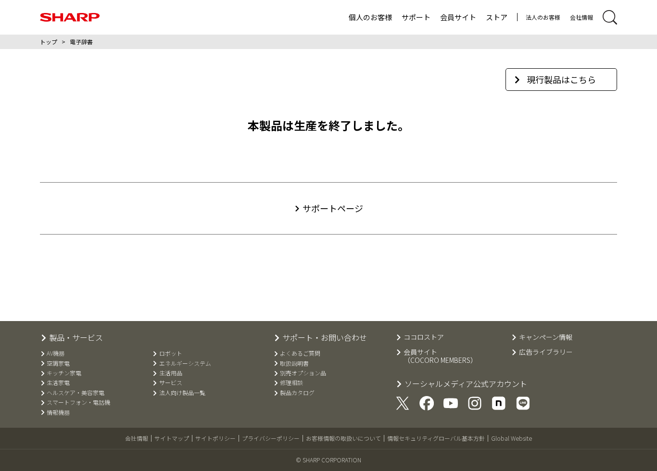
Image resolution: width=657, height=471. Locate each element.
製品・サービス (76, 337)
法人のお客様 (543, 17)
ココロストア (424, 337)
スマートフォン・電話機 (78, 402)
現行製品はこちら (561, 79)
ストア (496, 17)
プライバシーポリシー (271, 438)
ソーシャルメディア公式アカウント (465, 383)
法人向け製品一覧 (182, 392)
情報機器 (58, 412)
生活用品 (170, 373)
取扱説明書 (294, 363)
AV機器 (55, 353)
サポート (416, 17)
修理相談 (291, 382)
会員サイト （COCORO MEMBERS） (440, 356)
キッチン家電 (64, 373)
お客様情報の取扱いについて (343, 438)
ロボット (170, 353)
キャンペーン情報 (545, 337)
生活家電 (58, 382)
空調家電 (58, 363)
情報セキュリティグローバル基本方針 (436, 438)
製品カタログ (297, 392)
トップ (48, 41)
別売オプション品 (303, 373)
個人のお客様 (370, 17)
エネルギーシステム (185, 363)
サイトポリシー (215, 438)
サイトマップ (171, 438)
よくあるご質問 (300, 353)
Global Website (511, 438)
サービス (170, 382)
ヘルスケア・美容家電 (75, 392)
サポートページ (333, 208)
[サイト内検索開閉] (610, 17)
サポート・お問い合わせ (324, 337)
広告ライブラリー (546, 352)
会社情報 (581, 17)
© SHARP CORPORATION (328, 460)
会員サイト (458, 17)
